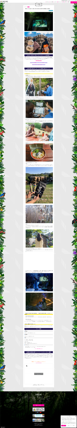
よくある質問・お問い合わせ (42, 399)
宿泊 (33, 396)
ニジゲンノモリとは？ (71, 0)
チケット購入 (74, 2)
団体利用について (41, 397)
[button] (75, 416)
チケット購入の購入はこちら (39, 348)
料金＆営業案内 (34, 399)
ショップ (28, 399)
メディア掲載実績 (48, 396)
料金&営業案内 (63, 0)
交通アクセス (67, 0)
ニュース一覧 (28, 398)
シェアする (51, 10)
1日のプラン (34, 397)
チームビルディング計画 (41, 398)
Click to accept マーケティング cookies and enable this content (39, 373)
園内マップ (34, 398)
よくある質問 (75, 0)
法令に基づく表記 (48, 398)
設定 (73, 425)
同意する (64, 425)
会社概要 (47, 399)
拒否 (68, 425)
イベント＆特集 (28, 397)
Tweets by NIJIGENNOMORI (39, 373)
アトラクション (28, 396)
